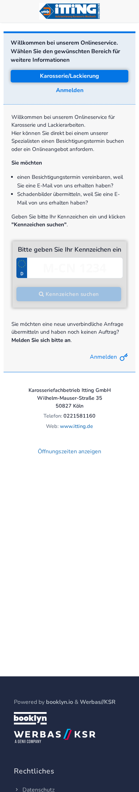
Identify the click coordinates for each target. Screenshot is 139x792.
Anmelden (69, 90)
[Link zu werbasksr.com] (55, 736)
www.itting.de (76, 426)
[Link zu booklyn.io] (30, 718)
